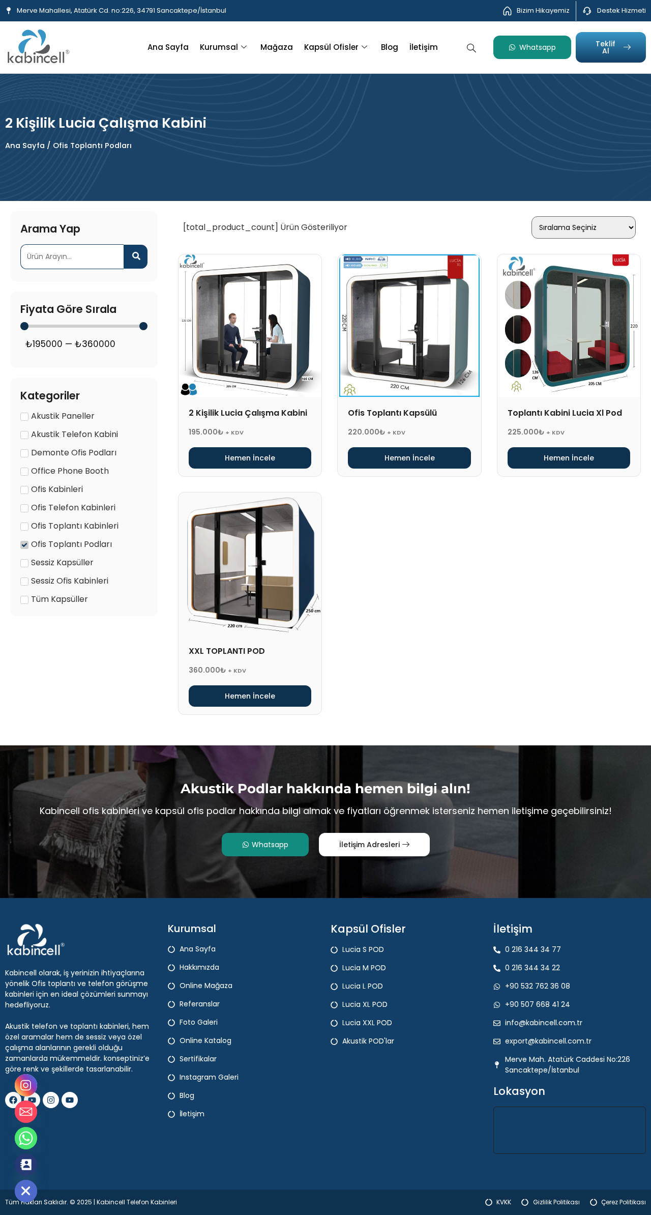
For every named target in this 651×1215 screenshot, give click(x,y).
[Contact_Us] (26, 1164)
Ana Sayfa (168, 47)
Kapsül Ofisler (331, 47)
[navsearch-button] (471, 47)
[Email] (26, 1112)
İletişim (423, 47)
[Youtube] (70, 1100)
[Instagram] (51, 1100)
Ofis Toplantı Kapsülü (392, 413)
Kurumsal (219, 47)
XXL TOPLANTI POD (227, 651)
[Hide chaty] (26, 1191)
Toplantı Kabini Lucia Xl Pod (565, 413)
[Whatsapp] (26, 1138)
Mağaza (276, 47)
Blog (389, 47)
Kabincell (112, 1202)
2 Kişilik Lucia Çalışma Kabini (248, 413)
